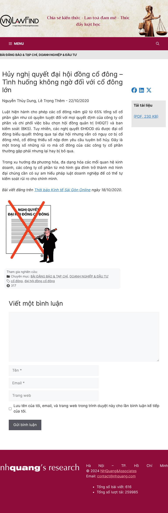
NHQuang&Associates (118, 471)
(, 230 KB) (146, 116)
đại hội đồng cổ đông (39, 281)
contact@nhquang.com (116, 476)
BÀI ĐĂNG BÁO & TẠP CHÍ (49, 276)
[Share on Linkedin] (141, 91)
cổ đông (17, 281)
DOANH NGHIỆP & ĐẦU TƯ (89, 276)
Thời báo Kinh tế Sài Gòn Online (62, 190)
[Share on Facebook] (134, 91)
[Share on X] (149, 91)
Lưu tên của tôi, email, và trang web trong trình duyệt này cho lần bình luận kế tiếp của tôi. (86, 409)
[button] (158, 43)
